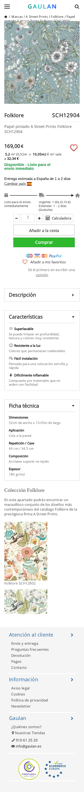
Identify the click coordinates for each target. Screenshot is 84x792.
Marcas (17, 16)
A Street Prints (37, 16)
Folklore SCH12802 (20, 583)
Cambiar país (15, 184)
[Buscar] (78, 6)
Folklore (57, 16)
